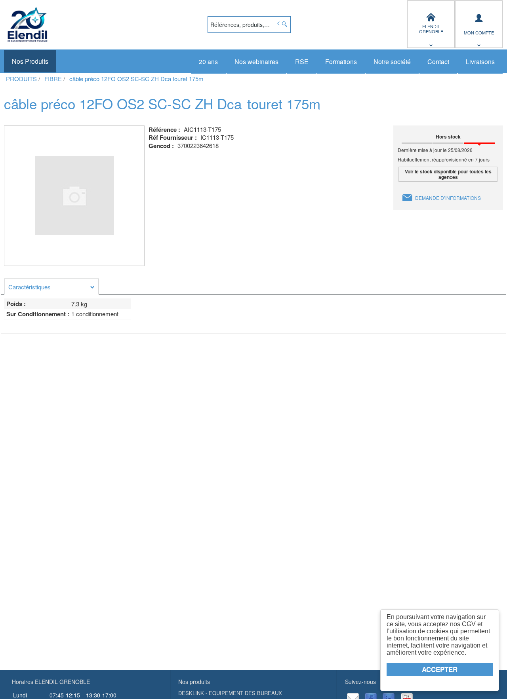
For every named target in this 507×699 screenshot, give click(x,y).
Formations (341, 61)
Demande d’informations (448, 197)
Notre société (392, 61)
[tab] (51, 286)
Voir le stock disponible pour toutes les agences (448, 174)
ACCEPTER (439, 669)
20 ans (208, 61)
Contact (438, 61)
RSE (302, 61)
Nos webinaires (256, 61)
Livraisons (480, 61)
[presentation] (51, 286)
